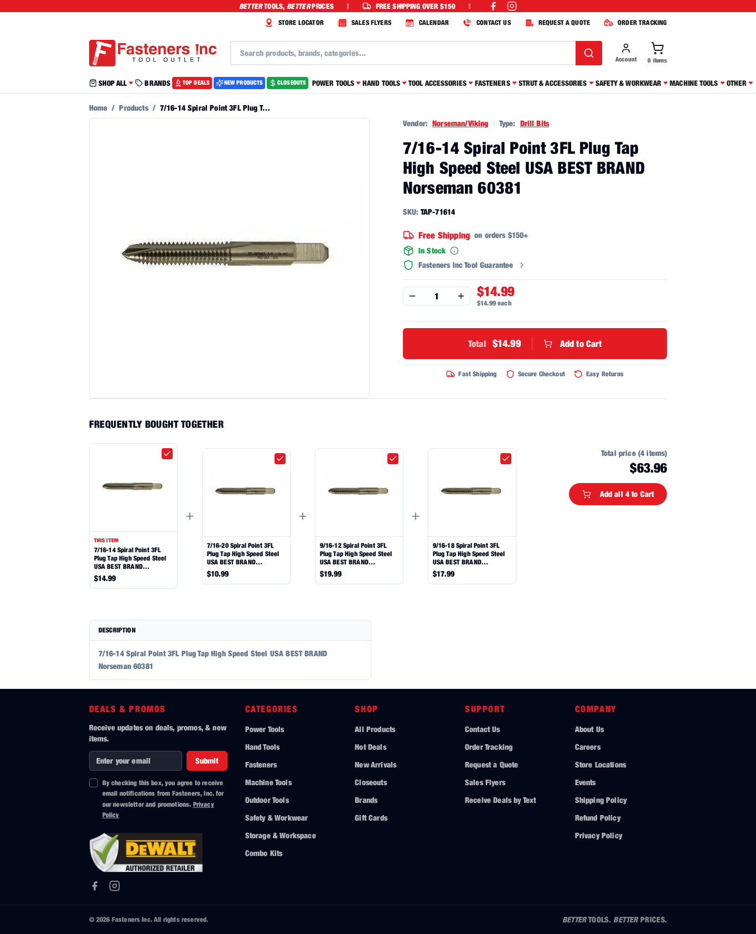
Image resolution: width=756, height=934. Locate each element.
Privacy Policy (598, 835)
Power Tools (264, 729)
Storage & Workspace (280, 835)
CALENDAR (434, 22)
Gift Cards (371, 817)
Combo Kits (264, 853)
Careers (587, 746)
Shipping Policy (600, 800)
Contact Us (482, 729)
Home (98, 107)
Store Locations (600, 764)
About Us (589, 729)
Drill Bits (535, 123)
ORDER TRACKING (642, 22)
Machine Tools (268, 782)
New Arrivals (375, 764)
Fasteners (261, 764)
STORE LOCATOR (301, 22)
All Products (375, 729)
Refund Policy (597, 817)
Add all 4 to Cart (627, 494)
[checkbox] (167, 453)
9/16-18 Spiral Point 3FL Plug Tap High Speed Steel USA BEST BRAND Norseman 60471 (469, 553)
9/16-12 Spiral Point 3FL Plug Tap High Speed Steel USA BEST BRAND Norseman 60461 (356, 553)
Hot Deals (370, 746)
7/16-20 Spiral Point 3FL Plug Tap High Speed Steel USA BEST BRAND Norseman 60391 (243, 553)
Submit (207, 760)
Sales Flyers (485, 782)
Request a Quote (491, 764)
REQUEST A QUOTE (564, 22)
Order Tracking (488, 746)
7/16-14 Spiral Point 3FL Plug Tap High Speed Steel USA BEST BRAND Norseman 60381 (130, 558)
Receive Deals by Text (500, 800)
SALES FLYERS (371, 22)
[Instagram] (114, 885)
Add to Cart (535, 343)
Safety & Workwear (276, 817)
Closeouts (370, 782)
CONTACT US (494, 22)
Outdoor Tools (267, 800)
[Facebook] (94, 885)
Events (585, 782)
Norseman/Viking (460, 123)
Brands (366, 800)
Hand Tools (262, 746)
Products (133, 107)
